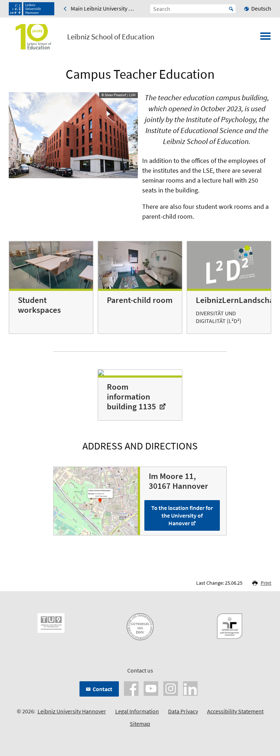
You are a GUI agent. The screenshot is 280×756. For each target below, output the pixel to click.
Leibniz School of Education (110, 36)
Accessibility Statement (235, 711)
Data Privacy (183, 711)
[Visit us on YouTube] (151, 687)
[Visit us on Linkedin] (190, 687)
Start (231, 8)
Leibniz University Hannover (72, 711)
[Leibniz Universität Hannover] (31, 8)
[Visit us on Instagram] (170, 687)
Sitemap (140, 723)
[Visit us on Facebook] (131, 687)
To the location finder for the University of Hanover (182, 515)
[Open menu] (265, 38)
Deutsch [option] (261, 8)
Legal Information (137, 711)
